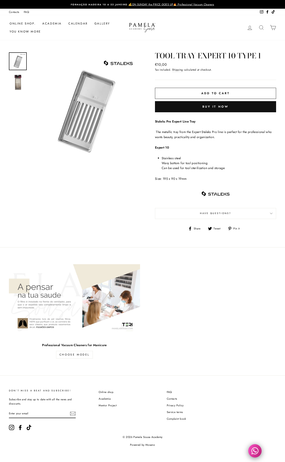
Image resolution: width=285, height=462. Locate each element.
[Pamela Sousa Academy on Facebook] (20, 427)
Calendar (78, 23)
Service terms (175, 412)
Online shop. (23, 23)
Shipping (177, 70)
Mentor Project (108, 405)
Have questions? (215, 213)
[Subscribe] (73, 413)
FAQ (26, 12)
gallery (102, 23)
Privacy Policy (175, 405)
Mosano (150, 445)
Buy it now (215, 106)
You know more (25, 31)
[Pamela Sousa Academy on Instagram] (11, 427)
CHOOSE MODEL (74, 355)
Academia (52, 23)
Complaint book (176, 419)
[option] (142, 4)
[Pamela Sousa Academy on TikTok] (29, 427)
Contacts (14, 12)
